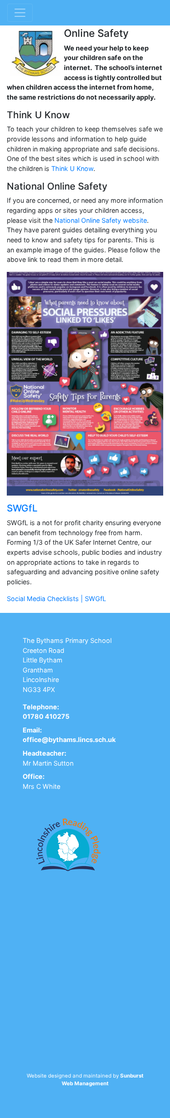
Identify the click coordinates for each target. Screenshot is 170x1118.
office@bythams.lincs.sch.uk (69, 739)
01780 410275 (46, 716)
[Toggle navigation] (20, 13)
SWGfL (22, 508)
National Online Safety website (100, 220)
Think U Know (72, 168)
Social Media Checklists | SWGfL (56, 598)
